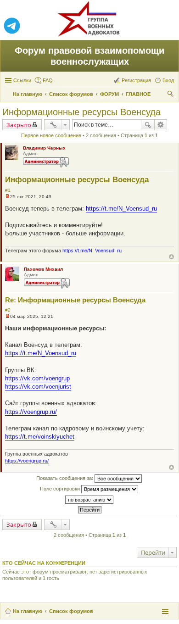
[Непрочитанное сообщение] (7, 196)
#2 (8, 309)
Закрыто (18, 125)
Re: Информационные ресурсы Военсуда (75, 300)
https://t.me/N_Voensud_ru (121, 208)
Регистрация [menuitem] (136, 80)
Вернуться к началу (171, 256)
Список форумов (71, 611)
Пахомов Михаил (43, 269)
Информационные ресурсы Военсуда (81, 112)
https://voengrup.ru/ (31, 411)
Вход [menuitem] (168, 80)
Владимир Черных (44, 147)
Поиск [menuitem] (171, 95)
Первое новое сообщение (51, 135)
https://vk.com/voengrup (37, 378)
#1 (8, 190)
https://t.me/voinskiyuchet (39, 436)
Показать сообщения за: (65, 478)
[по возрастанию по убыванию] (89, 500)
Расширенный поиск (161, 124)
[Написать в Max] (167, 26)
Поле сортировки (60, 488)
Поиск (148, 124)
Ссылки (22, 80)
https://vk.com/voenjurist (38, 386)
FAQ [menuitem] (48, 80)
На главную (27, 611)
